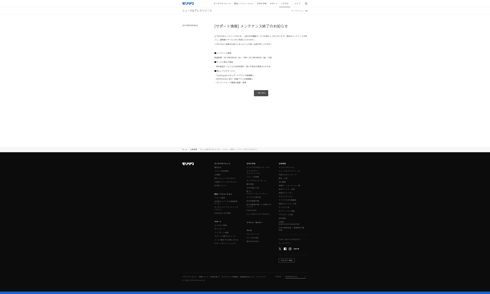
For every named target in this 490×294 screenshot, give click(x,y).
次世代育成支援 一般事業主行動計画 (291, 229)
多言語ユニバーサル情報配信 (226, 202)
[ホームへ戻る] (188, 3)
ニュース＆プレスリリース (289, 171)
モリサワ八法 (284, 207)
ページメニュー (298, 10)
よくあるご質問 (220, 225)
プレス (249, 230)
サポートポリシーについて (225, 243)
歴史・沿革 (283, 178)
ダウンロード (219, 229)
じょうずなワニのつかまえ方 (258, 214)
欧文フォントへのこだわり (225, 178)
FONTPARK (251, 210)
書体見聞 (250, 184)
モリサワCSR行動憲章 (287, 200)
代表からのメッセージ (288, 175)
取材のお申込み (253, 241)
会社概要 (282, 182)
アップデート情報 (221, 232)
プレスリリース (253, 234)
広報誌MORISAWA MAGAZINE (289, 223)
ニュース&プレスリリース (210, 149)
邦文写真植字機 (253, 201)
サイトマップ (260, 277)
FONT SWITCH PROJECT (290, 239)
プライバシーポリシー (189, 277)
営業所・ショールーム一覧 (289, 185)
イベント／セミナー (255, 222)
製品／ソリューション (223, 194)
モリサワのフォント (222, 163)
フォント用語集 (253, 177)
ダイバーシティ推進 (287, 211)
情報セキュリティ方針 (288, 204)
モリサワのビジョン (287, 167)
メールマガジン (285, 243)
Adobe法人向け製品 (222, 213)
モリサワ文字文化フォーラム (258, 167)
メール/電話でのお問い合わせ (226, 240)
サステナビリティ (286, 196)
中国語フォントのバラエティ (226, 182)
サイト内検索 (306, 3)
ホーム (184, 149)
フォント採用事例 (221, 171)
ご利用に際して (215, 277)
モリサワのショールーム (256, 180)
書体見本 (218, 167)
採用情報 (282, 218)
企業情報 (193, 149)
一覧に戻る (261, 93)
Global (278, 276)
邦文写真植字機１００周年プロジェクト (259, 206)
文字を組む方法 (253, 188)
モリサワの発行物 (254, 197)
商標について (203, 277)
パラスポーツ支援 (286, 214)
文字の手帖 (251, 163)
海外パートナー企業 (287, 189)
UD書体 (217, 175)
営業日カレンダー (286, 193)
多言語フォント (220, 185)
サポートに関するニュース (225, 236)
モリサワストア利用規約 (230, 277)
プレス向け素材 (253, 238)
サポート (218, 221)
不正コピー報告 (286, 260)
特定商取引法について (247, 277)
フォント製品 (219, 198)
